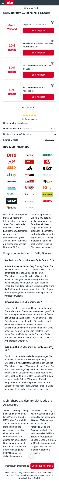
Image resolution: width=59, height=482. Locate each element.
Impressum (10, 466)
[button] (29, 27)
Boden (34, 437)
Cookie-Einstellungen (42, 466)
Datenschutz (23, 466)
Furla (51, 433)
